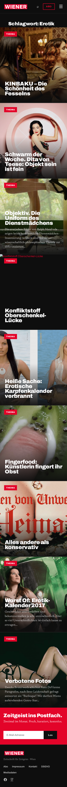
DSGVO (45, 766)
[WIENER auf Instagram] (12, 780)
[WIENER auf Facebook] (5, 780)
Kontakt (33, 766)
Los (50, 735)
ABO (49, 6)
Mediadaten (9, 772)
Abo (5, 766)
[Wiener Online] (15, 6)
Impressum (18, 766)
